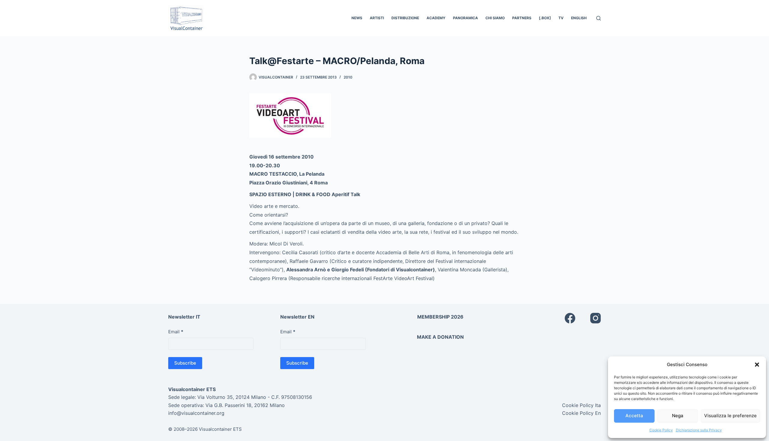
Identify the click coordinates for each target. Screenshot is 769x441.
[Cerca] (598, 18)
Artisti (377, 18)
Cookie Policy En (581, 413)
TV (561, 18)
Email (175, 332)
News (356, 18)
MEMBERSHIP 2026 (440, 317)
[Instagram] (595, 318)
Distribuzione (405, 18)
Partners (521, 18)
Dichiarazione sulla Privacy (699, 430)
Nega (677, 415)
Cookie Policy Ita (581, 405)
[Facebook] (570, 318)
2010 (348, 77)
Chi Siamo (495, 18)
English (579, 18)
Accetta (634, 415)
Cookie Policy (661, 430)
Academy (436, 18)
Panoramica (465, 18)
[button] (757, 365)
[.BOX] (545, 18)
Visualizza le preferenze (730, 415)
